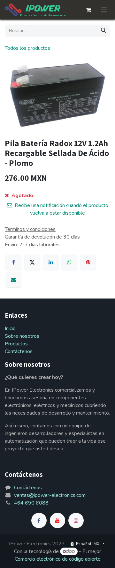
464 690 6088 (31, 502)
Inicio (10, 328)
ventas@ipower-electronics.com (50, 495)
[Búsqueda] (103, 31)
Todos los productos (27, 48)
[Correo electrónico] (13, 279)
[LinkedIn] (50, 262)
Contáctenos (19, 351)
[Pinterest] (88, 262)
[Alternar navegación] (103, 9)
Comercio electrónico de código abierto (58, 559)
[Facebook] (13, 262)
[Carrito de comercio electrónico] (88, 10)
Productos (16, 343)
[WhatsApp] (69, 262)
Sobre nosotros (22, 336)
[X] (32, 262)
